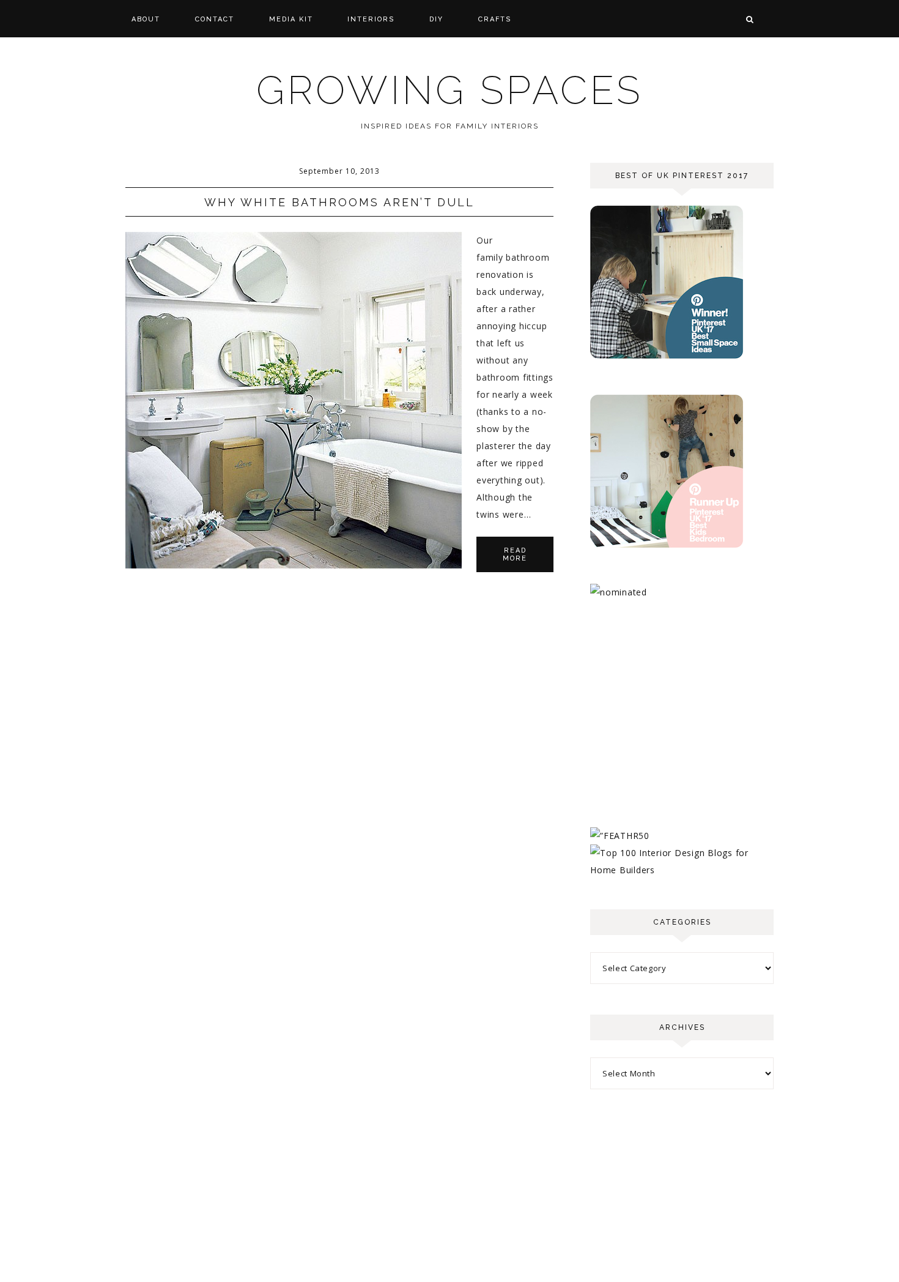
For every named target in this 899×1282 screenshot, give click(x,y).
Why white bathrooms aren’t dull (339, 202)
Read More (515, 554)
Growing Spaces (449, 90)
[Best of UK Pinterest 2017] (666, 355)
